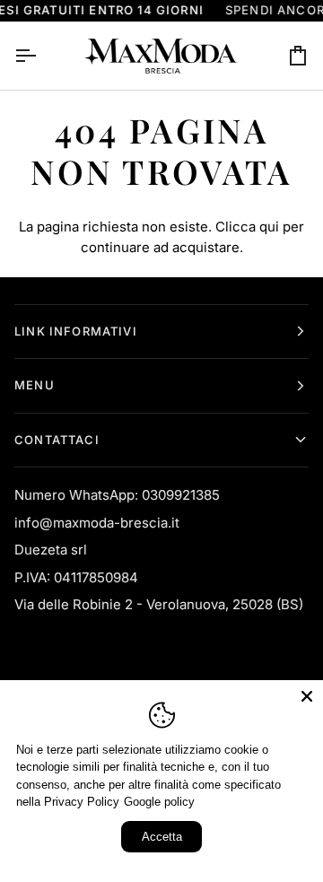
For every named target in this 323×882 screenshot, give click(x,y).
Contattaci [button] (57, 439)
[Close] (307, 696)
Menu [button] (34, 385)
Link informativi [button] (75, 331)
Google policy (159, 801)
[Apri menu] (41, 56)
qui (269, 226)
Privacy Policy (81, 801)
